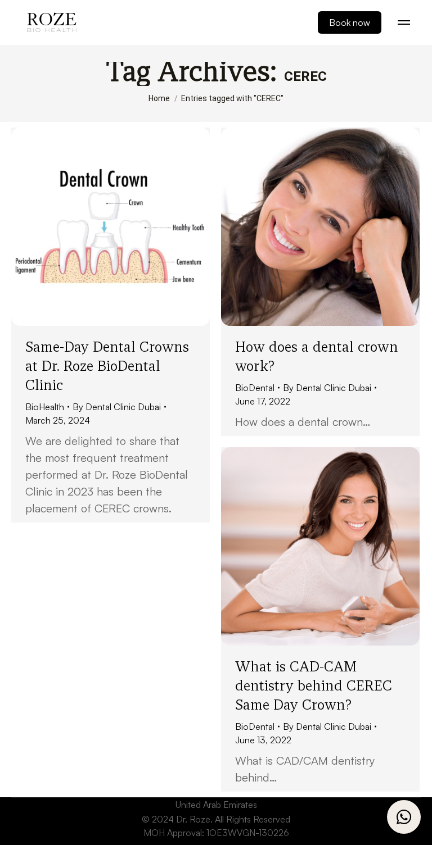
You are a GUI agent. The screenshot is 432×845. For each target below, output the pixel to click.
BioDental (254, 387)
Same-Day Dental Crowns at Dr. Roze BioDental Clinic (107, 366)
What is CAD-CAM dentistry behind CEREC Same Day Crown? (313, 685)
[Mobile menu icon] (404, 22)
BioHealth (44, 406)
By (117, 406)
